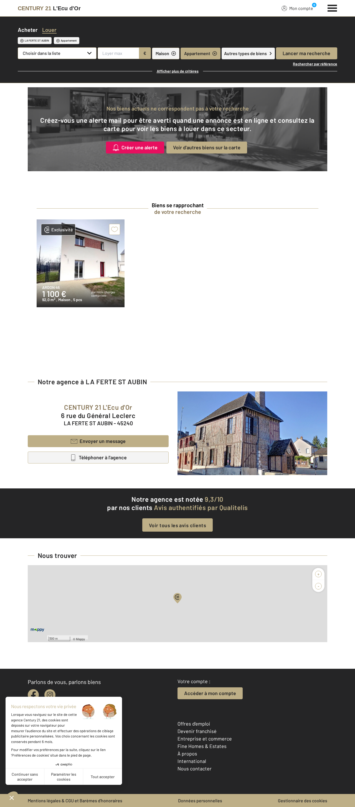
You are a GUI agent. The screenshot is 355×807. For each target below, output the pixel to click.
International (192, 761)
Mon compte (301, 8)
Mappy (80, 639)
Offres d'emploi (194, 724)
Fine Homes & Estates (202, 746)
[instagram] (49, 694)
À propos (187, 753)
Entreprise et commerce (205, 739)
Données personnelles (200, 800)
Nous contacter (195, 768)
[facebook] (33, 694)
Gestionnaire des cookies (302, 800)
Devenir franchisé (197, 731)
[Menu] (332, 7)
